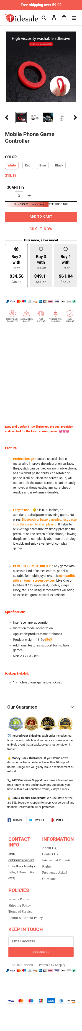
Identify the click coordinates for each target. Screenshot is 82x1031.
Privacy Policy (18, 899)
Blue (42, 165)
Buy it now (41, 229)
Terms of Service (20, 911)
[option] (21, 117)
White (12, 165)
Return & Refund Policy (25, 918)
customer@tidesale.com (21, 860)
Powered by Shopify (52, 965)
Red (28, 165)
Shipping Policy (19, 905)
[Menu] (74, 18)
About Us (49, 848)
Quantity (16, 187)
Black (59, 165)
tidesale (28, 965)
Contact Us (50, 854)
